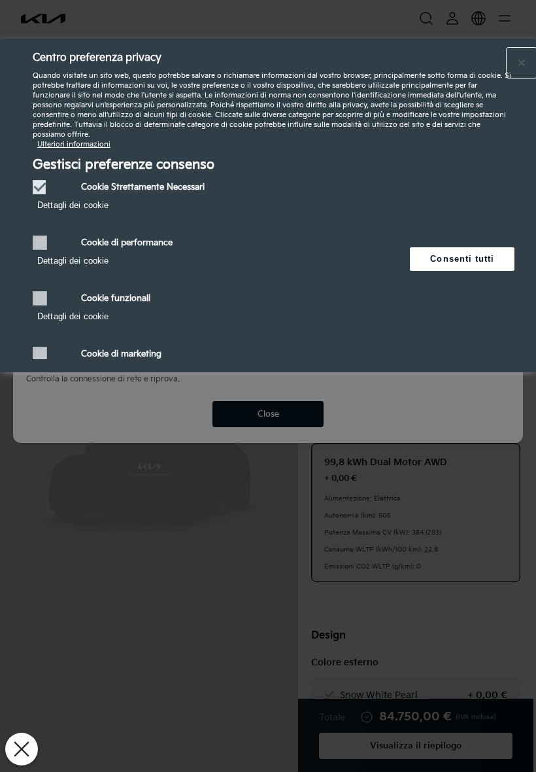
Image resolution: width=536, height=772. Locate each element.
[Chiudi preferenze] (21, 749)
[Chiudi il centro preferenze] (521, 62)
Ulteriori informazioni (73, 144)
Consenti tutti (462, 259)
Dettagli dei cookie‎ (73, 205)
